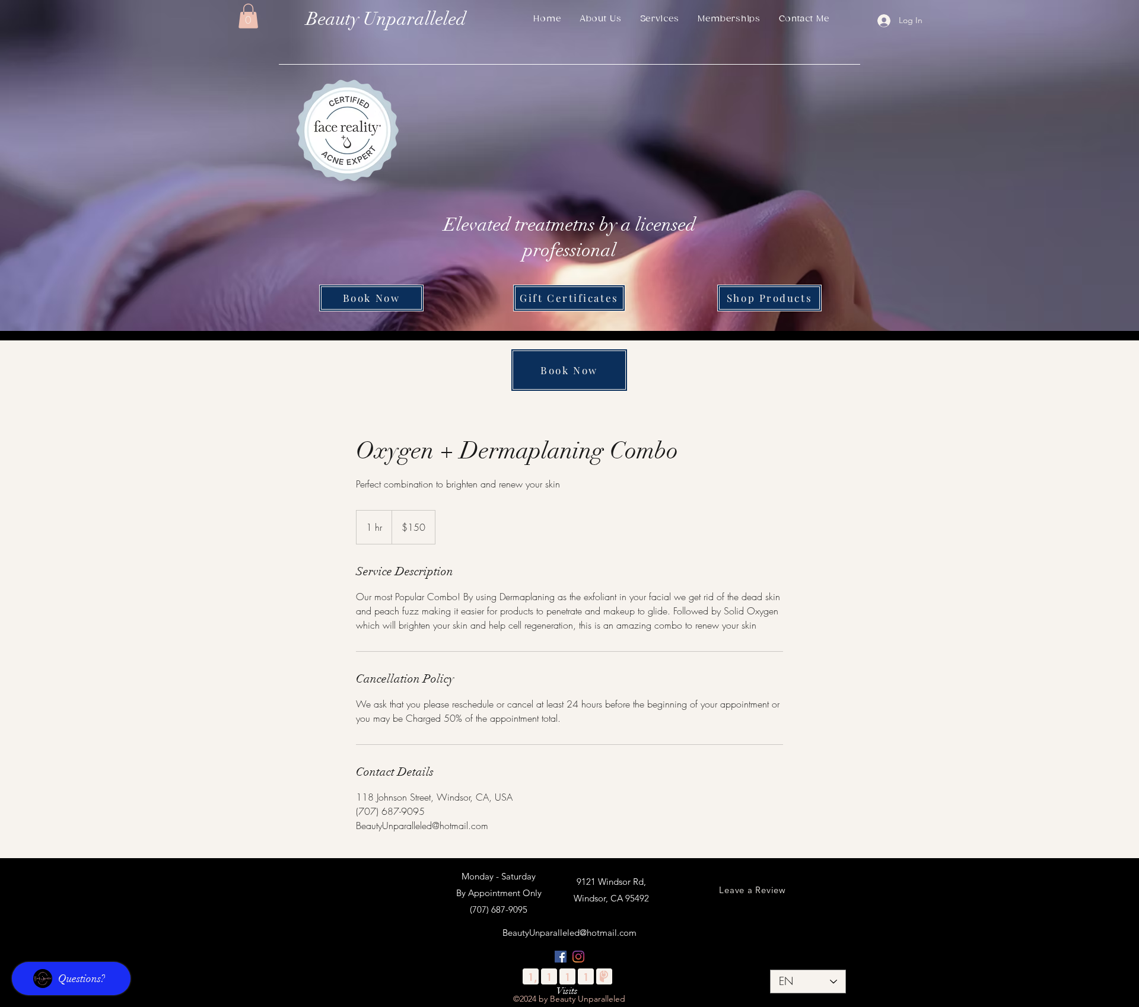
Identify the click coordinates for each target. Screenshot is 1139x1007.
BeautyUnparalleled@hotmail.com (569, 932)
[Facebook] (561, 957)
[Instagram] (578, 957)
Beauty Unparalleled (386, 19)
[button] (248, 16)
